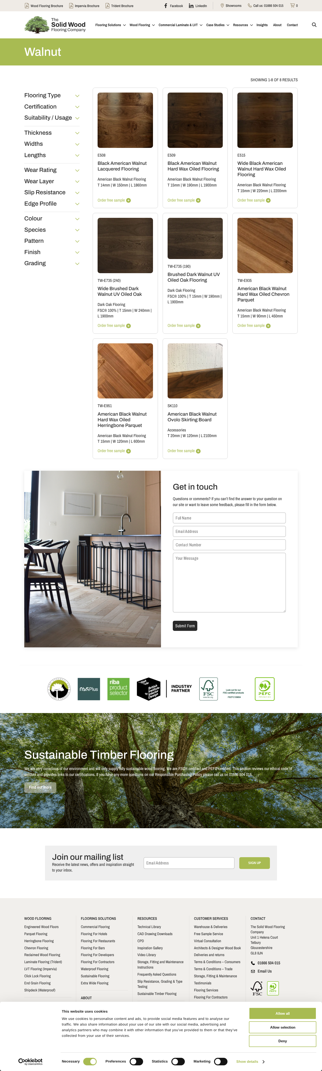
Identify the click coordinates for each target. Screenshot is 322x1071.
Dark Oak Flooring (111, 304)
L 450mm (276, 316)
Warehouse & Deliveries (210, 926)
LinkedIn (201, 5)
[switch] (136, 1061)
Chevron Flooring (36, 947)
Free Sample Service (208, 933)
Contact (292, 24)
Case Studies (215, 24)
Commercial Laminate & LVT (178, 24)
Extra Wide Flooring (94, 983)
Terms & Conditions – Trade (213, 968)
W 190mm (190, 185)
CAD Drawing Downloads (155, 933)
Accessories (177, 430)
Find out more (40, 787)
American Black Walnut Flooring (122, 179)
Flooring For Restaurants (98, 940)
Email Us (265, 971)
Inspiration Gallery (150, 947)
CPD (140, 940)
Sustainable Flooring (95, 975)
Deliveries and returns (209, 954)
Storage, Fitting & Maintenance (215, 975)
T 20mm (174, 435)
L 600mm (138, 441)
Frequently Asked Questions (156, 974)
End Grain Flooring (37, 983)
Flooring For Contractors (97, 961)
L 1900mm (209, 185)
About (277, 24)
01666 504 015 (273, 5)
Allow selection (282, 1027)
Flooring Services (206, 990)
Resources (240, 24)
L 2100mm (209, 435)
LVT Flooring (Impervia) (40, 968)
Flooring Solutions (108, 24)
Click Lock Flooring (37, 975)
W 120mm (120, 441)
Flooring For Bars (93, 947)
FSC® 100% (107, 310)
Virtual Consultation (207, 940)
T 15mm (174, 185)
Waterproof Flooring (94, 968)
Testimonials (202, 983)
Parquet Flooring (35, 933)
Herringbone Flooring (39, 940)
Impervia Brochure (87, 5)
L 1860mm (139, 185)
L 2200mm (279, 191)
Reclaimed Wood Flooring (42, 954)
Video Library (146, 954)
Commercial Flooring (95, 926)
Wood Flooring (140, 24)
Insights (262, 24)
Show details (247, 1062)
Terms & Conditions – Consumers (217, 961)
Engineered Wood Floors (41, 926)
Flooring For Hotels (94, 933)
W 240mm (142, 310)
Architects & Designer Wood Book (217, 947)
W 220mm (260, 191)
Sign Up (254, 863)
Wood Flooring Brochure (47, 5)
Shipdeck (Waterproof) (39, 990)
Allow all (283, 1013)
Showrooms (233, 5)
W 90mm (259, 316)
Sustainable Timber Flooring (157, 993)
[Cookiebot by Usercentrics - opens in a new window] (30, 1061)
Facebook (176, 5)
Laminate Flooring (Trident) (43, 961)
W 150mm (120, 185)
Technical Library (149, 926)
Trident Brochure (122, 5)
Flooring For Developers (97, 954)
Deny (282, 1041)
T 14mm (104, 185)
